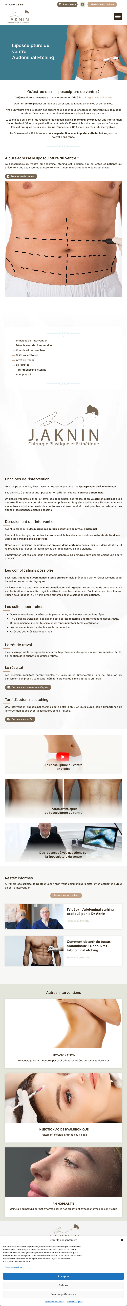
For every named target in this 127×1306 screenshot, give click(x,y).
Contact (82, 4)
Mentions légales (75, 1301)
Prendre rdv (69, 4)
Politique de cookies (54, 1301)
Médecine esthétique (102, 4)
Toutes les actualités (66, 895)
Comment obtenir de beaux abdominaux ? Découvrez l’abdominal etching (89, 946)
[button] (122, 1240)
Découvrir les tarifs (22, 719)
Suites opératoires (27, 355)
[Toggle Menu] (118, 16)
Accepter (63, 1276)
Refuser (63, 1285)
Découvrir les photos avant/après (30, 687)
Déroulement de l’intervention (34, 345)
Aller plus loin (24, 374)
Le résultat (22, 364)
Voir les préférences (63, 1294)
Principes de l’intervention (31, 340)
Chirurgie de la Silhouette (97, 97)
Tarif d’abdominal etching (31, 369)
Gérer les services (13, 1267)
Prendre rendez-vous (22, 176)
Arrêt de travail (25, 360)
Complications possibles (30, 350)
